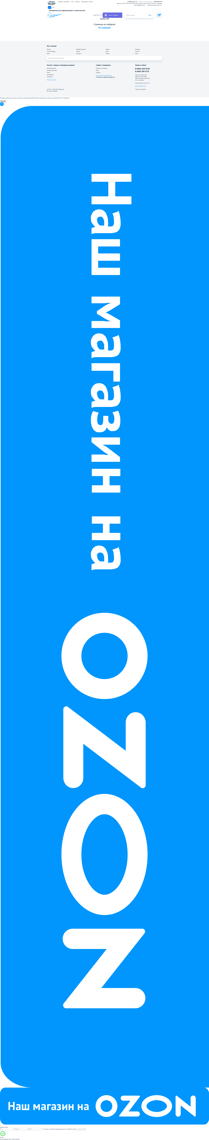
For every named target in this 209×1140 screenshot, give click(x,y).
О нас (72, 1)
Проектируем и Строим (87, 1)
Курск (48, 53)
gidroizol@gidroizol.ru (139, 5)
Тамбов (107, 53)
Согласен (3, 101)
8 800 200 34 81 (158, 1)
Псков (136, 53)
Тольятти (137, 51)
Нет (53, 7)
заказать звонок (81, 1129)
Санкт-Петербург (51, 51)
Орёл (107, 51)
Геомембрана (50, 74)
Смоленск (78, 53)
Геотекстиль (50, 77)
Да (49, 7)
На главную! (104, 27)
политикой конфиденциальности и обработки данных (62, 1129)
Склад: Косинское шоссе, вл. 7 (154, 5)
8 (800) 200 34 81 (142, 69)
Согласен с (59, 1129)
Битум (48, 72)
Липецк (78, 51)
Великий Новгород (81, 49)
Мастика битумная (51, 68)
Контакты (77, 1)
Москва (49, 49)
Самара (107, 49)
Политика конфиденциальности (104, 75)
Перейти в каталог (51, 79)
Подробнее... (66, 98)
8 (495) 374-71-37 (132, 1)
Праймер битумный (52, 70)
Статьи (97, 70)
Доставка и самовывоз (63, 1)
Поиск (149, 15)
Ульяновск (137, 49)
